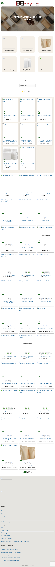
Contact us (4, 516)
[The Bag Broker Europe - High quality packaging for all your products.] (27, 3)
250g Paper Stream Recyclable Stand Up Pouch (27, 384)
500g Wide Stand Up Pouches (9, 466)
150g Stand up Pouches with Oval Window (9, 302)
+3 (14, 408)
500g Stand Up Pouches (27, 466)
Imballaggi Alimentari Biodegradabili (11, 552)
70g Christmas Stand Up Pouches (27, 248)
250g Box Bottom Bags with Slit (9, 383)
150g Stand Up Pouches (27, 301)
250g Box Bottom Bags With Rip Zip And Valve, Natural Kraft (44, 117)
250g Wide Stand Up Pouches (27, 411)
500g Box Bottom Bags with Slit (27, 438)
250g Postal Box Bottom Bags (9, 329)
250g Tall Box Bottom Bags (27, 329)
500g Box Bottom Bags (45, 438)
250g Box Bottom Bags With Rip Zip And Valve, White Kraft (10, 165)
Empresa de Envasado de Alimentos (10, 560)
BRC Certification (5, 535)
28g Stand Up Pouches (27, 220)
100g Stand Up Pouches (45, 275)
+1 (51, 353)
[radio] (27, 218)
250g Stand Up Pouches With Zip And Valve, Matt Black (27, 164)
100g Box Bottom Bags (9, 275)
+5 (51, 298)
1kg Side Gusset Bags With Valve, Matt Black (27, 141)
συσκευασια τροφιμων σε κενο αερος (11, 555)
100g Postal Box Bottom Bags (27, 275)
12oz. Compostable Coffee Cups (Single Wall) (9, 221)
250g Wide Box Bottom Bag (9, 356)
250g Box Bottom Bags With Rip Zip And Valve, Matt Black (10, 141)
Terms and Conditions (7, 538)
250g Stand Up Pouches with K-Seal (9, 439)
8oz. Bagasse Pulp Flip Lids (9, 193)
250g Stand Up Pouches (9, 411)
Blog (2, 513)
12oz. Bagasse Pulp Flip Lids (45, 193)
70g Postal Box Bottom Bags (45, 248)
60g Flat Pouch (45, 220)
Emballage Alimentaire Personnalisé (10, 558)
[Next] (30, 472)
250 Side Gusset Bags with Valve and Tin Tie (45, 384)
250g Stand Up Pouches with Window (45, 411)
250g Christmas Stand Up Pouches (27, 356)
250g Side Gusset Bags (45, 356)
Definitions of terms (6, 519)
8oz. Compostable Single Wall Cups (27, 193)
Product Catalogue (6, 522)
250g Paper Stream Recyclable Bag (45, 329)
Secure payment (5, 533)
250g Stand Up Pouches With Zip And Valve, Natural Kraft (45, 141)
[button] (2, 3)
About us (3, 511)
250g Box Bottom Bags (45, 301)
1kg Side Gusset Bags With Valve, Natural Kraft (27, 116)
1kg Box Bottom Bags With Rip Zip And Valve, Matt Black (10, 116)
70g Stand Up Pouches (9, 248)
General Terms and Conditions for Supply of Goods (15, 541)
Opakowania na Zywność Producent (10, 549)
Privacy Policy (4, 530)
